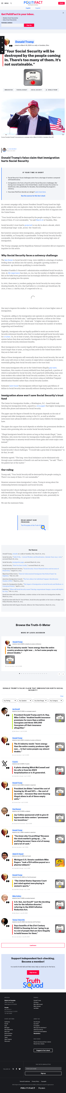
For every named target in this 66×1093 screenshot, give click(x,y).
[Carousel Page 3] (23, 673)
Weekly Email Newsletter (10, 18)
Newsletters (37, 1033)
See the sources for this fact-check (33, 196)
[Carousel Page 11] (38, 673)
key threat (9, 260)
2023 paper (41, 406)
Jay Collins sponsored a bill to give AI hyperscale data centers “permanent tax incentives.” (31, 817)
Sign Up (29, 25)
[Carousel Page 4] (25, 673)
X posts (15, 762)
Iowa (6, 1025)
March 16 (39, 220)
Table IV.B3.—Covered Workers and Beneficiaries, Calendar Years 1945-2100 (37, 557)
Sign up (43, 1073)
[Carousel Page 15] (46, 673)
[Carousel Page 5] (27, 673)
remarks (15, 554)
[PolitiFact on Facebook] (16, 1069)
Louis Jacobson (12, 149)
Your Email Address (6, 22)
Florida (6, 1023)
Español (37, 8)
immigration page (18, 562)
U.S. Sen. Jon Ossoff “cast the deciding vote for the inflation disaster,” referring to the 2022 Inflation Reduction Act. (32, 906)
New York (7, 1031)
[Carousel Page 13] (42, 673)
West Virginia (8, 1039)
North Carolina (8, 1033)
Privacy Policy (35, 1081)
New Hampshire (9, 1029)
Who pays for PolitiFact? (40, 1027)
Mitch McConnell (38, 1004)
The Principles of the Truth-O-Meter (33, 525)
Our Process (37, 1021)
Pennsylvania (8, 1035)
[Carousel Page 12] (40, 673)
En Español (36, 1025)
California (7, 1021)
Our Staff (36, 1023)
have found (13, 386)
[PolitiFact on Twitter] (13, 1069)
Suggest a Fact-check (43, 1050)
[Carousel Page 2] (21, 673)
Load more (33, 945)
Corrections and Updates (40, 1031)
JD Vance (36, 1002)
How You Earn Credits (20, 565)
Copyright (43, 1081)
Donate (61, 3)
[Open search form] (11, 3)
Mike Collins (16, 896)
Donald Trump (24, 41)
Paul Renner (16, 809)
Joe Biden (36, 1008)
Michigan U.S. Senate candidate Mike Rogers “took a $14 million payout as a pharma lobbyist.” (32, 862)
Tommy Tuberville (18, 920)
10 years (7, 337)
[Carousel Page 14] (44, 673)
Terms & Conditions (25, 1081)
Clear (61, 696)
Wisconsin (7, 1041)
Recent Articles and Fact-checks (42, 1042)
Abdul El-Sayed (17, 854)
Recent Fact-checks (39, 1043)
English (28, 8)
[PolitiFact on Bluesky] (19, 1069)
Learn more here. (40, 192)
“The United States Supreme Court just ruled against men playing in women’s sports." (30, 883)
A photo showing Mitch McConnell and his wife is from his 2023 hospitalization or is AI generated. (31, 770)
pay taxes (53, 368)
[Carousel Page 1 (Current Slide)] (19, 673)
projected (28, 225)
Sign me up (33, 972)
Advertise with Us (38, 1029)
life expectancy (14, 273)
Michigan (7, 1027)
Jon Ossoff (16, 709)
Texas (6, 1037)
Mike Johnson (37, 1006)
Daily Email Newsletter (10, 20)
